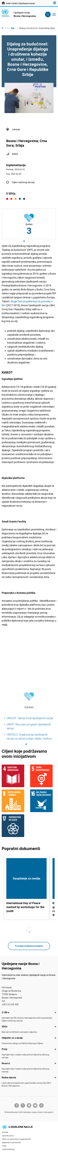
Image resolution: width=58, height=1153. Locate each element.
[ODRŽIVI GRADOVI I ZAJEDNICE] (15, 800)
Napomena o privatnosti (11, 1143)
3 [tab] (33, 241)
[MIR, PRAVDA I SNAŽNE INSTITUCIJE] (43, 800)
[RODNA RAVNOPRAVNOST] (43, 776)
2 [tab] (29, 241)
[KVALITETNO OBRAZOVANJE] (15, 776)
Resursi (6, 1063)
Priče (4, 1049)
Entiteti (29, 707)
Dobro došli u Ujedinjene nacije (20, 3)
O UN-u (5, 1012)
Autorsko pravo (8, 1136)
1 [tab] (24, 241)
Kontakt (5, 1132)
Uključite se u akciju (12, 1038)
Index (4, 1146)
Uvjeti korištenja (8, 1149)
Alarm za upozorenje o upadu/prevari (16, 1139)
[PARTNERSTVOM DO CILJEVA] (15, 825)
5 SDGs (11, 193)
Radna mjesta (9, 1077)
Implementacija (16, 165)
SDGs (4, 1026)
